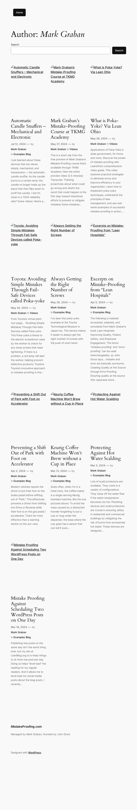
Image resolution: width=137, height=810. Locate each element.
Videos (74, 149)
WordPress (34, 752)
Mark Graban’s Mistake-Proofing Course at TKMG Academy (68, 129)
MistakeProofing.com (26, 726)
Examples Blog (22, 154)
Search (15, 44)
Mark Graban (18, 149)
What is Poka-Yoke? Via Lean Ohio (105, 126)
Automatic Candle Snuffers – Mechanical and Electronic (28, 129)
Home (19, 12)
